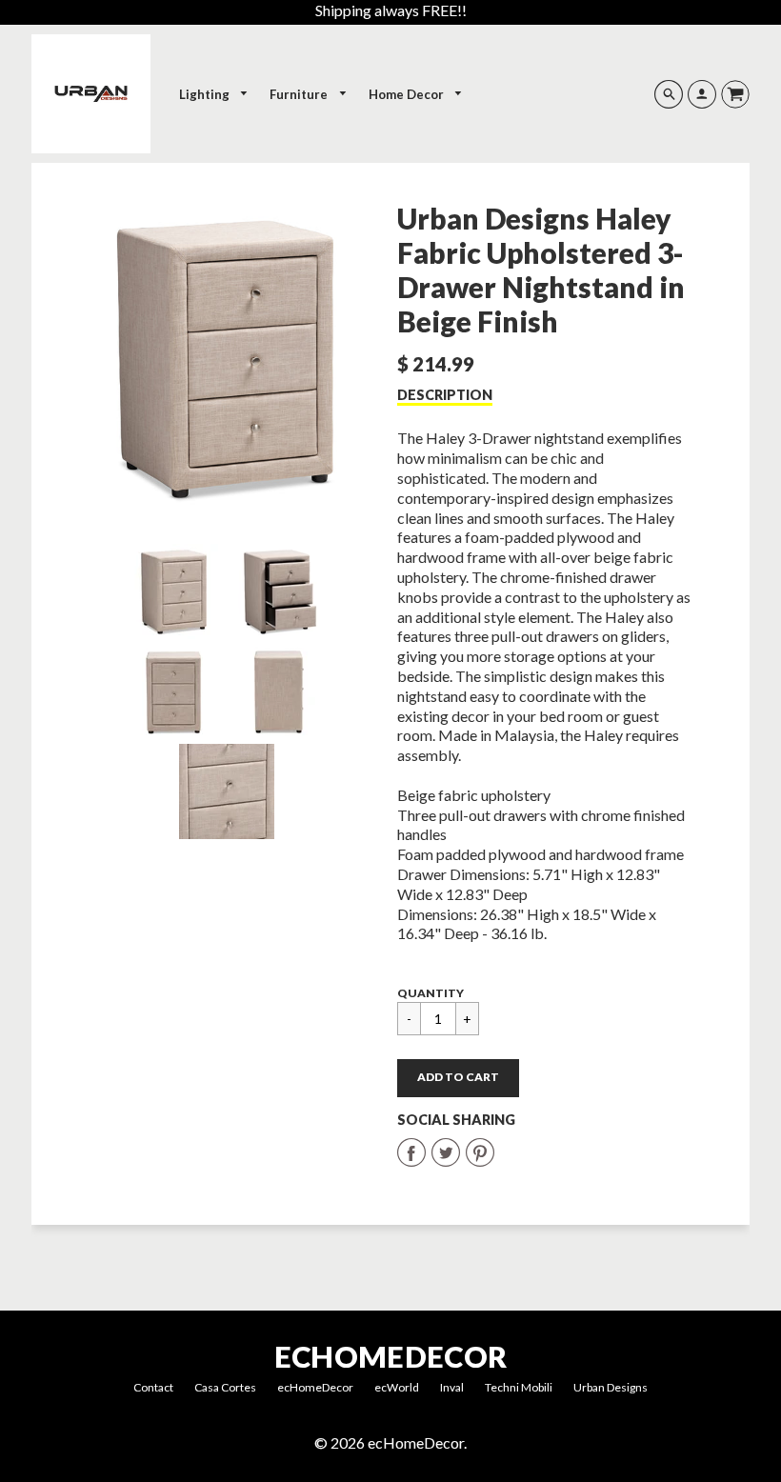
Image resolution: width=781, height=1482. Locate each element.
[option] (227, 358)
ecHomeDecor (390, 1356)
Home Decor (408, 94)
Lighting (205, 94)
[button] (458, 1078)
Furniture (300, 94)
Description (444, 395)
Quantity (430, 993)
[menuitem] (214, 95)
